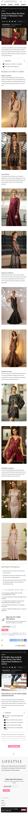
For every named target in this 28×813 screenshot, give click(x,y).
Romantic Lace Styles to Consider (13, 64)
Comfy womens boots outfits (13, 725)
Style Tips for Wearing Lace (11, 66)
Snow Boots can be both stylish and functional (13, 716)
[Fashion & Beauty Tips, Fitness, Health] (10, 1)
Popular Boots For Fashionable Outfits (13, 728)
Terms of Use (8, 810)
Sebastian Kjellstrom (6, 24)
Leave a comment (21, 645)
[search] (18, 1)
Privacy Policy (11, 634)
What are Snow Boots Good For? (14, 722)
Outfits (3, 10)
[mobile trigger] (2, 1)
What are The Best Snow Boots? (14, 720)
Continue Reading (14, 746)
